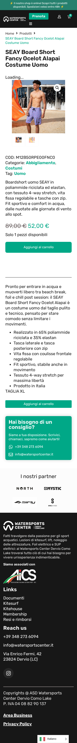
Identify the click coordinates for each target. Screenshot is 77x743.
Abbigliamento (40, 162)
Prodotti (26, 33)
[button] (30, 23)
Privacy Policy (17, 723)
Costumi (13, 168)
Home (9, 33)
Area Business (17, 715)
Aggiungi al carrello (39, 247)
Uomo (20, 173)
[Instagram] (8, 673)
